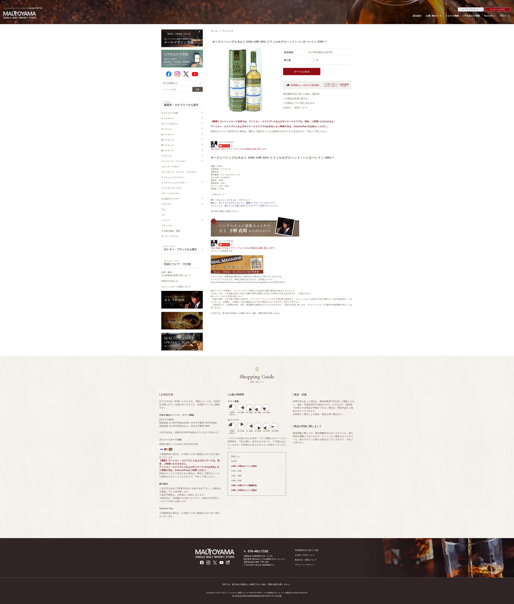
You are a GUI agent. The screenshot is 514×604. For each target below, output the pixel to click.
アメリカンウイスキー (171, 188)
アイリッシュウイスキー (172, 177)
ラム (163, 209)
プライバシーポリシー (305, 565)
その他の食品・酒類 (170, 231)
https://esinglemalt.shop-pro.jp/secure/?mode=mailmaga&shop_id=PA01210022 (248, 282)
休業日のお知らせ (169, 281)
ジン (163, 215)
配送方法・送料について (306, 560)
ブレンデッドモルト (170, 166)
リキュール (166, 225)
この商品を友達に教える (295, 98)
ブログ (503, 16)
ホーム (214, 31)
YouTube (488, 16)
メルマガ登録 (452, 16)
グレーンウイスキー (170, 193)
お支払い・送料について (295, 107)
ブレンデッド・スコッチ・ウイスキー (179, 172)
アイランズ (227, 31)
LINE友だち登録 (471, 16)
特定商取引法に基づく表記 (307, 550)
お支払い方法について (305, 555)
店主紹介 (417, 16)
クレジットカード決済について (176, 287)
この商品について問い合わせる (298, 103)
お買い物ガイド (433, 16)
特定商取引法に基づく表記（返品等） (302, 94)
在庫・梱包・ (176, 273)
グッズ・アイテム (169, 236)
